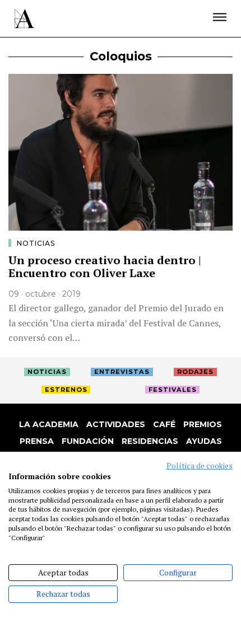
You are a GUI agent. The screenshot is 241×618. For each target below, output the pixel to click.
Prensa (37, 441)
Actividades (115, 424)
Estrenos (66, 390)
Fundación (88, 441)
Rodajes (195, 372)
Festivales (173, 390)
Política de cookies (199, 466)
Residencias (150, 441)
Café (164, 424)
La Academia (48, 424)
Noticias (36, 243)
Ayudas (204, 441)
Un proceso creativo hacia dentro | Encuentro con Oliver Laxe (104, 266)
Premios (202, 424)
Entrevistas (122, 372)
